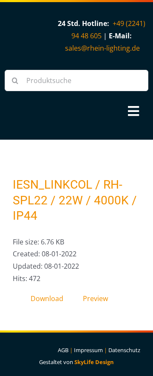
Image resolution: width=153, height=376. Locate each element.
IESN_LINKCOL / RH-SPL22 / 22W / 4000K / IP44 (75, 200)
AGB (63, 350)
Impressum (88, 350)
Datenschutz (124, 350)
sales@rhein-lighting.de (102, 48)
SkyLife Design (94, 362)
